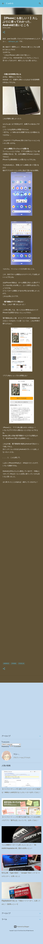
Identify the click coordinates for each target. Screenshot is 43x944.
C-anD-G (9, 3)
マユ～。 (16, 754)
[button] (4, 32)
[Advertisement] (21, 574)
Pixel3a (21, 663)
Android (6, 663)
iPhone (13, 663)
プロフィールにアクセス (21, 757)
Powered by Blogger (23, 926)
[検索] (40, 3)
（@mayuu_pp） (13, 41)
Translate (17, 746)
